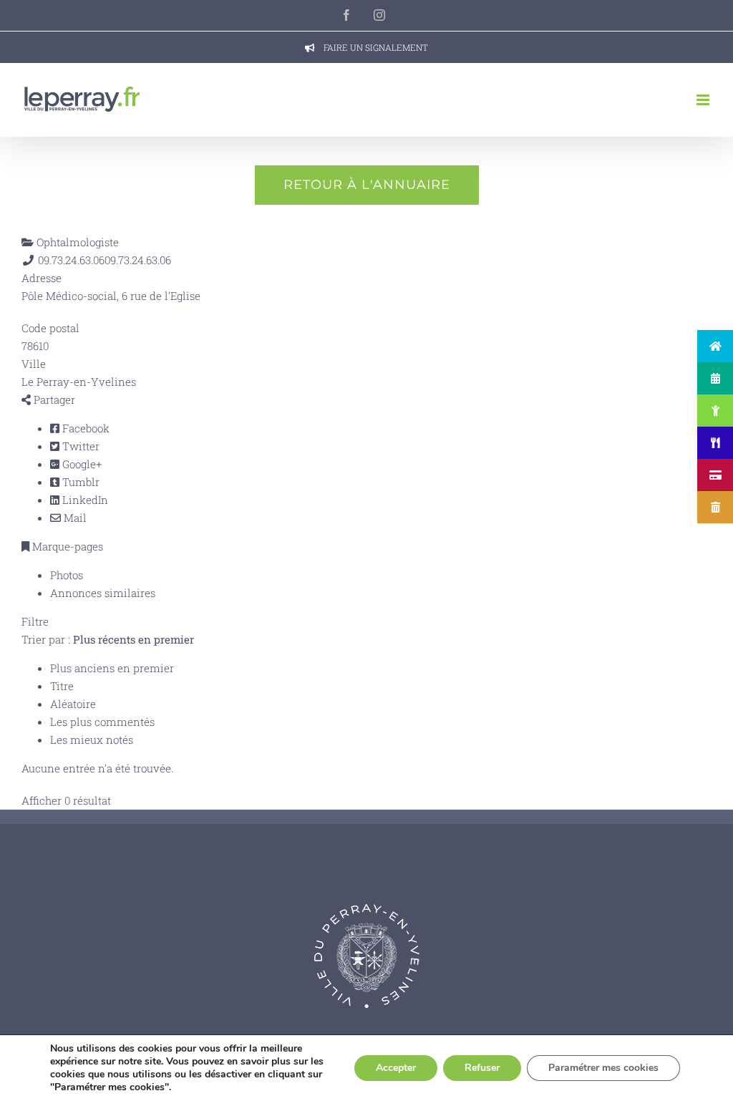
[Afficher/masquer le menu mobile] (704, 99)
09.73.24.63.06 (138, 260)
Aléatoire (73, 704)
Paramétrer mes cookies (603, 1068)
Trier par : (107, 639)
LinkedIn (83, 500)
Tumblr (79, 482)
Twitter (79, 446)
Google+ (80, 464)
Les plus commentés (102, 721)
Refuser (482, 1068)
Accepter (396, 1068)
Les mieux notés (91, 739)
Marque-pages (66, 546)
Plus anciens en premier (112, 668)
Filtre (35, 621)
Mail (74, 517)
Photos (66, 575)
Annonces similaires (102, 593)
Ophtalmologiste (76, 242)
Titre (62, 686)
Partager (53, 399)
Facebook (84, 428)
